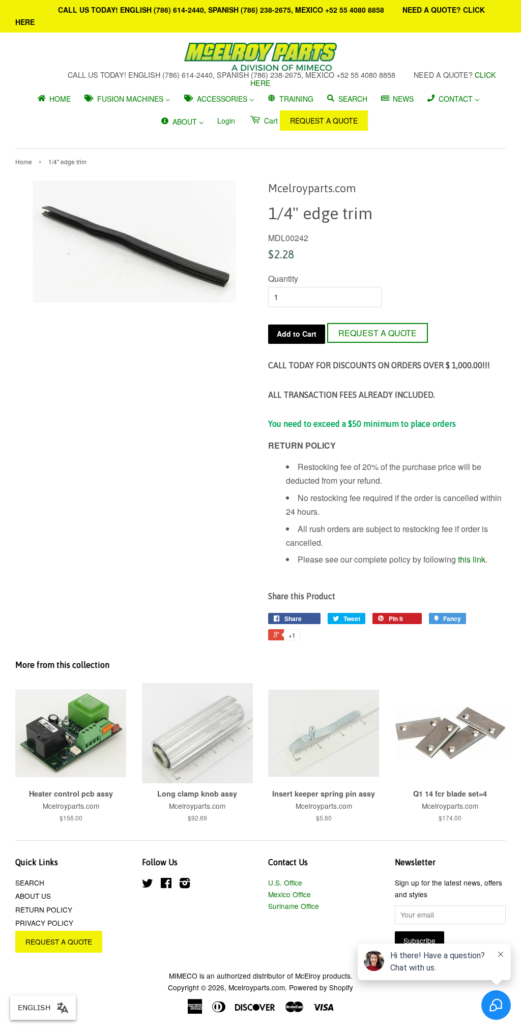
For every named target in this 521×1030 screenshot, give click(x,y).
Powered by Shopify (321, 987)
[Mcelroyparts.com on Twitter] (147, 884)
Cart (270, 120)
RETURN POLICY (43, 909)
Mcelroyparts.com (256, 987)
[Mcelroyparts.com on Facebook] (166, 884)
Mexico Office (289, 894)
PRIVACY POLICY (44, 923)
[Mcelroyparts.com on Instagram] (184, 884)
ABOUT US (33, 896)
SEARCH (29, 882)
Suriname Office (293, 906)
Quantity (283, 278)
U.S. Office (285, 882)
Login (226, 120)
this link (471, 559)
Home (23, 161)
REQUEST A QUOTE (324, 120)
